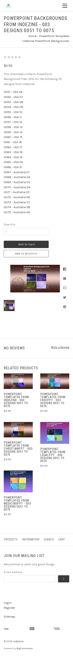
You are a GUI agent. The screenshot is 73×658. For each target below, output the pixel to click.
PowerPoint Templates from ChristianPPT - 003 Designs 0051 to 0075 (18, 448)
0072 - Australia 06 (17, 197)
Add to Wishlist (26, 253)
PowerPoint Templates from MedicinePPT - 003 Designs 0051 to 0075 (17, 503)
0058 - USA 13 (13, 127)
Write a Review (60, 347)
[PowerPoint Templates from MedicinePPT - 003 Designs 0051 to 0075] (18, 481)
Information (30, 539)
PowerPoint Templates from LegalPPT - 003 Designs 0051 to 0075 (52, 455)
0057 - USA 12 (13, 122)
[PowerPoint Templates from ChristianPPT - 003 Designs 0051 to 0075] (18, 429)
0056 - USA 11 (13, 117)
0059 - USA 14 (13, 132)
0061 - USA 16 (13, 142)
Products (11, 539)
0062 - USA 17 (13, 147)
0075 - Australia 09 (17, 212)
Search (49, 539)
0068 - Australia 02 (17, 177)
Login (7, 602)
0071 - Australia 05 (16, 192)
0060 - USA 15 (13, 137)
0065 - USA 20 (13, 162)
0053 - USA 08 (13, 102)
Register (9, 607)
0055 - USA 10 (13, 112)
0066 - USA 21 (13, 167)
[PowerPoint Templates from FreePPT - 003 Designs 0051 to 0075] (54, 381)
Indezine (18, 641)
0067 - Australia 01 (16, 172)
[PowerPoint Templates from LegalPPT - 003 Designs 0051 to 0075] (54, 433)
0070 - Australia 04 (17, 187)
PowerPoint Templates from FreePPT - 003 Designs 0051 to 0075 (52, 400)
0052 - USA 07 (13, 97)
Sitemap (9, 616)
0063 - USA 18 (13, 152)
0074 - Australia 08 (17, 207)
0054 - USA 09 (13, 107)
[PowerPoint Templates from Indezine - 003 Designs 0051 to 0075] (18, 381)
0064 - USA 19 (13, 157)
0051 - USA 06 (13, 92)
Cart (61, 539)
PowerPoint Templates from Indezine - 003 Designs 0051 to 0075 (16, 400)
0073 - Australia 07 (17, 202)
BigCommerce (25, 648)
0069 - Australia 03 (17, 182)
